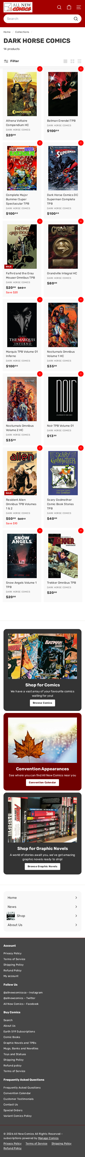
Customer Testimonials (19, 1098)
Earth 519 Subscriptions (19, 1031)
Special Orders (13, 1110)
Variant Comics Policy (18, 1115)
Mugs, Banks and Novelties (21, 1048)
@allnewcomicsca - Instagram (23, 992)
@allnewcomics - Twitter (19, 998)
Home (7, 32)
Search (8, 1020)
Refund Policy (13, 970)
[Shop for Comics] (42, 656)
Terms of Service (14, 959)
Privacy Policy (12, 953)
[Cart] (69, 7)
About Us (10, 1025)
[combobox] (42, 18)
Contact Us (11, 1104)
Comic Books (12, 1037)
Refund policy (13, 1065)
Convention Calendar (42, 782)
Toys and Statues (15, 1054)
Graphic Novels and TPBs (20, 1042)
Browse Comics (42, 702)
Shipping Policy (14, 964)
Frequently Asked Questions (22, 1087)
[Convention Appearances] (42, 740)
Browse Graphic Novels (42, 866)
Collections (22, 32)
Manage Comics (48, 1138)
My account (11, 976)
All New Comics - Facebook (21, 1003)
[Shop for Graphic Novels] (42, 819)
